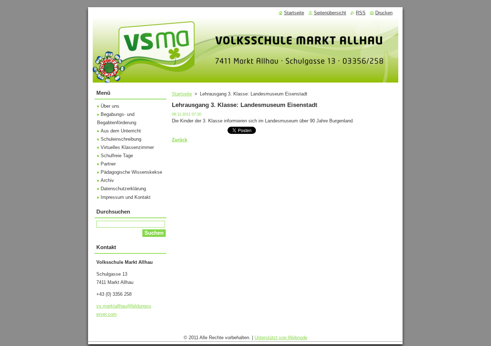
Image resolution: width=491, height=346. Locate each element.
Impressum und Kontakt (126, 197)
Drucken (384, 12)
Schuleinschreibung (121, 139)
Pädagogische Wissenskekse (131, 172)
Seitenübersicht (330, 12)
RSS (361, 12)
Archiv (107, 180)
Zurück (179, 139)
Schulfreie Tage (117, 155)
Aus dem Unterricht (121, 131)
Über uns (110, 106)
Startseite (182, 94)
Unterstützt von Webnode (280, 337)
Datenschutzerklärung (123, 188)
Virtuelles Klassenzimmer (127, 147)
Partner (108, 164)
